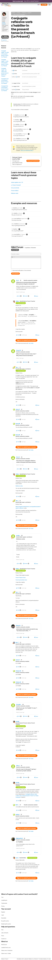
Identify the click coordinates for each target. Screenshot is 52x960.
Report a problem (5, 41)
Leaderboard (4, 900)
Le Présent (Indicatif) (16, 185)
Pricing (2, 906)
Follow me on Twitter (6, 953)
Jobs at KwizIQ (4, 932)
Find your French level (33, 160)
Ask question (15, 273)
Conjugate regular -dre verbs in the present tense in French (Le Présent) (4, 72)
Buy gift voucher (5, 921)
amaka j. (18, 814)
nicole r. (18, 535)
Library (18, 12)
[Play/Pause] (26, 115)
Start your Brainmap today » (27, 150)
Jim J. (17, 367)
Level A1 (29, 12)
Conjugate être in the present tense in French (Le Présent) (4, 88)
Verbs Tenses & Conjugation (19, 14)
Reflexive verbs (14, 193)
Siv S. (17, 280)
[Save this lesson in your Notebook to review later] (5, 37)
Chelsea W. (18, 671)
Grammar (24, 12)
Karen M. (18, 423)
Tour (2, 897)
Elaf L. (17, 804)
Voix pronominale (15, 187)
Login (2, 915)
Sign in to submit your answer (26, 340)
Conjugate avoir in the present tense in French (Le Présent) (4, 81)
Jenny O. (18, 409)
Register (3, 912)
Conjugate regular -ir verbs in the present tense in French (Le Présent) (4, 62)
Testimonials (4, 903)
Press (2, 935)
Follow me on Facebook (6, 950)
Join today (31, 343)
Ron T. (17, 642)
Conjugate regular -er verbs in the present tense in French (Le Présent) (5, 54)
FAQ (2, 929)
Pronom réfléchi (14, 190)
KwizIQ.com (4, 944)
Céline (17, 301)
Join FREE (44, 4)
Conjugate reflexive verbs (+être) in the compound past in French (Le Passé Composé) (27, 795)
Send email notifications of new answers (21, 270)
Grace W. (18, 350)
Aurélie (17, 721)
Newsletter (3, 918)
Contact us (3, 938)
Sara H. (18, 457)
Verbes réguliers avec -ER (17, 182)
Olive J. (18, 765)
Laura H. (18, 659)
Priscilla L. (18, 704)
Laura (17, 857)
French (13, 12)
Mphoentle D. (19, 838)
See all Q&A (15, 249)
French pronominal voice (21, 580)
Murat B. (18, 625)
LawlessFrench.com (6, 947)
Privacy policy (4, 958)
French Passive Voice (21, 577)
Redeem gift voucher (6, 924)
